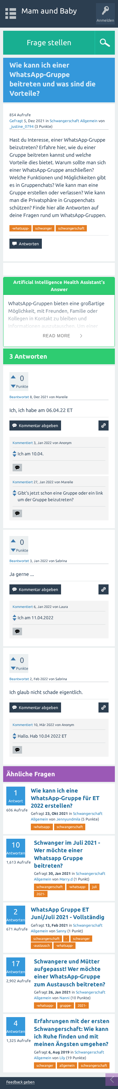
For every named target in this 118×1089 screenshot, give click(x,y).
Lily (62, 1058)
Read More (56, 335)
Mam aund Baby (49, 11)
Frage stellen (49, 42)
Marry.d (66, 879)
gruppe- (65, 1005)
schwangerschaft (71, 228)
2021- (41, 894)
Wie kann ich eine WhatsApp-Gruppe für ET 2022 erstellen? (65, 798)
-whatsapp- (20, 228)
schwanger (43, 228)
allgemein (67, 1065)
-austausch (41, 945)
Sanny (61, 931)
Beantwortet (19, 397)
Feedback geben (20, 1082)
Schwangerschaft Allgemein (74, 121)
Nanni (64, 998)
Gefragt (16, 121)
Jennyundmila (68, 819)
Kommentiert (23, 443)
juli (94, 887)
